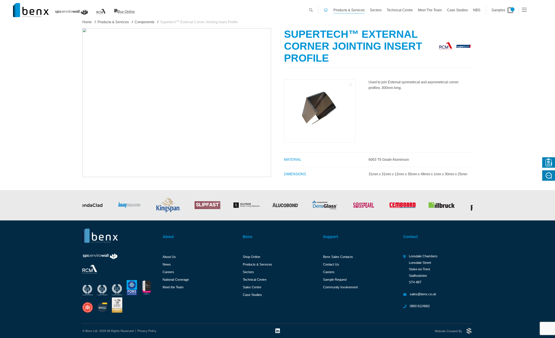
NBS (476, 10)
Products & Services (349, 10)
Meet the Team (173, 287)
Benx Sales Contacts (338, 257)
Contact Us (331, 264)
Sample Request (335, 279)
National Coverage (176, 279)
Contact (410, 237)
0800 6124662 (420, 306)
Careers (168, 272)
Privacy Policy (146, 331)
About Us (169, 257)
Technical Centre (400, 10)
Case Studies (457, 10)
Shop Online (251, 257)
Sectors (376, 10)
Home (87, 22)
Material (292, 159)
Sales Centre (252, 287)
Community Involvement (340, 287)
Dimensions (295, 174)
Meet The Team (430, 10)
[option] (103, 205)
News (167, 264)
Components (144, 22)
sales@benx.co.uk (423, 294)
